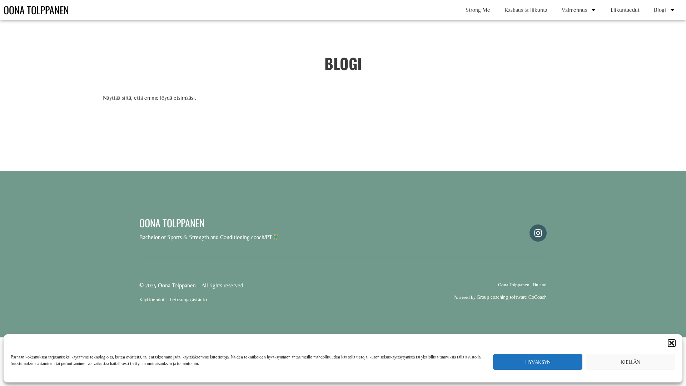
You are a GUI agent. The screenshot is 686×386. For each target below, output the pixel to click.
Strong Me (478, 9)
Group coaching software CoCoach (512, 297)
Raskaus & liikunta (525, 9)
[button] (671, 343)
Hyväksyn (538, 362)
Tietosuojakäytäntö (188, 299)
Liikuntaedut (625, 9)
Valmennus (574, 9)
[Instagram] (538, 233)
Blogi (660, 9)
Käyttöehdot (152, 299)
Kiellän (630, 362)
